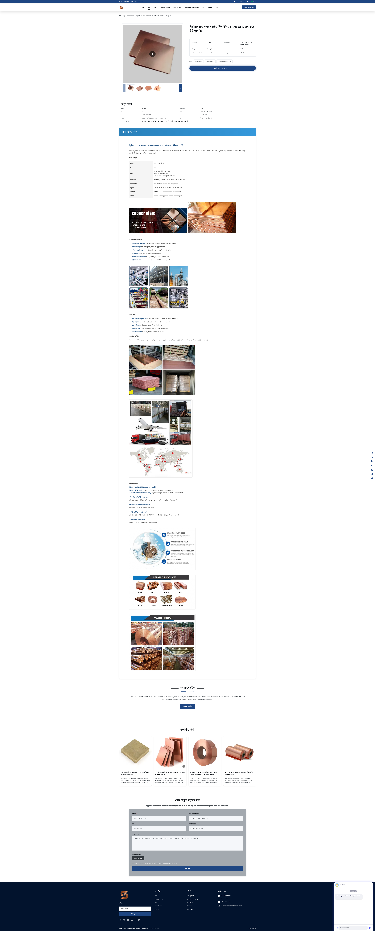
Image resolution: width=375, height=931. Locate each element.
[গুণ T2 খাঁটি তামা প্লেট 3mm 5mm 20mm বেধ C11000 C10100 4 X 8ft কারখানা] (170, 752)
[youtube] (128, 920)
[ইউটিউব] (372, 465)
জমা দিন (187, 868)
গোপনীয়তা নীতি (253, 928)
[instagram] (139, 920)
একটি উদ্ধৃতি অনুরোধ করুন (192, 7)
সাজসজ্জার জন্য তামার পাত (192, 899)
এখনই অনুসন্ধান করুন (249, 7)
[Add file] (336, 928)
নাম (133, 824)
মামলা (217, 7)
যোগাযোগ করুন (177, 7)
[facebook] (120, 920)
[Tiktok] (248, 2)
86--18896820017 (226, 896)
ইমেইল (134, 813)
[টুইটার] (372, 457)
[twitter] (124, 920)
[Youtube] (244, 2)
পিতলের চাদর (189, 906)
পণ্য (149, 7)
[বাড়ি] (120, 16)
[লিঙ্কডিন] (372, 461)
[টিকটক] (372, 474)
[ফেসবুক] (372, 453)
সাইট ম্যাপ (157, 909)
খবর (203, 7)
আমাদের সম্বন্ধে (165, 7)
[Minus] (370, 885)
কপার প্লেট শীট (190, 896)
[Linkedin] (241, 2)
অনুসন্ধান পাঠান (187, 706)
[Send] (370, 928)
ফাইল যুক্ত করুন (136, 854)
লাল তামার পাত (130, 16)
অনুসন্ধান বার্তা (136, 834)
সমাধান (210, 7)
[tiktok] (135, 920)
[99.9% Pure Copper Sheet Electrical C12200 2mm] (152, 54)
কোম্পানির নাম (192, 824)
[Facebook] (234, 2)
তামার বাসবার (190, 909)
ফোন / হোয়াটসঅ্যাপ (194, 813)
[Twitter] (238, 2)
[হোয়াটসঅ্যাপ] (372, 478)
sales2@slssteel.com (138, 1)
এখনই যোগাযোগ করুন (135, 782)
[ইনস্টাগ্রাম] (372, 470)
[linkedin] (132, 920)
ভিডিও (155, 7)
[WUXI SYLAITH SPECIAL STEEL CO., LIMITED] (121, 7)
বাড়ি (143, 7)
